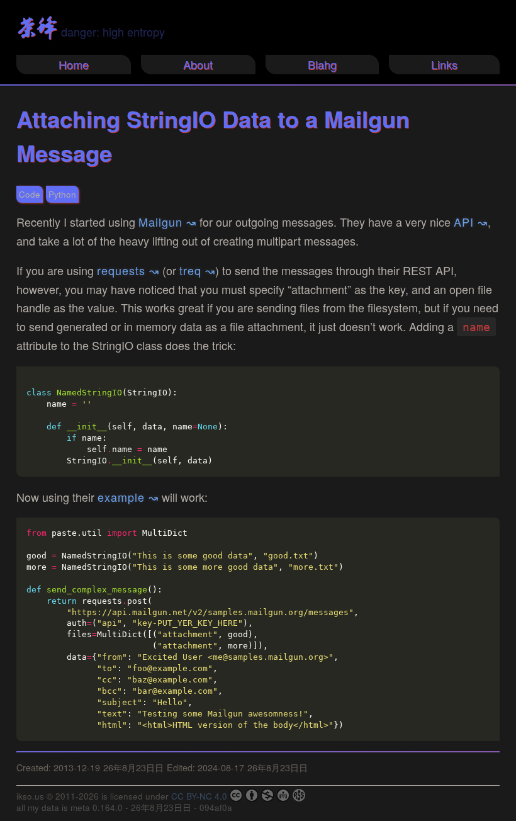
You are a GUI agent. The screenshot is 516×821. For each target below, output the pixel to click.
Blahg (322, 64)
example (121, 497)
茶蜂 (36, 27)
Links (444, 64)
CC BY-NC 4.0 (199, 796)
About (198, 64)
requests (121, 270)
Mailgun (160, 221)
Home (74, 64)
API (464, 221)
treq (190, 270)
